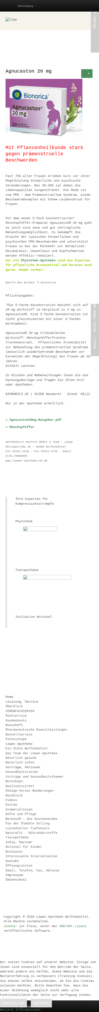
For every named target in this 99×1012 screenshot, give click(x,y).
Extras (11, 805)
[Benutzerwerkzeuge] (87, 73)
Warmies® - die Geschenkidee (31, 819)
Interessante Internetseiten (31, 856)
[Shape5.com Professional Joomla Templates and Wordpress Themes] (16, 896)
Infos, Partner (19, 842)
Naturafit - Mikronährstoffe (31, 833)
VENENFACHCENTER (20, 711)
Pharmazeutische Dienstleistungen (36, 730)
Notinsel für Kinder (24, 847)
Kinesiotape (16, 739)
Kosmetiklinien (19, 809)
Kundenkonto (16, 720)
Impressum (14, 875)
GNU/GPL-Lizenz (72, 926)
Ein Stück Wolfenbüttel (27, 748)
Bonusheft (14, 725)
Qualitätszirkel (20, 786)
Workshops (14, 781)
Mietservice (16, 716)
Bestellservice (19, 734)
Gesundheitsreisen (22, 772)
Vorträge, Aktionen (23, 767)
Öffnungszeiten (19, 866)
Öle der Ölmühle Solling (28, 823)
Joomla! (10, 926)
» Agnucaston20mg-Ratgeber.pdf (33, 420)
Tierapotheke (17, 837)
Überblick (14, 706)
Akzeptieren (13, 1003)
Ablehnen (41, 1003)
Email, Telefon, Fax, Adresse (32, 870)
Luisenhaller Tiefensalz (28, 828)
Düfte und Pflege (21, 814)
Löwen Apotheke (19, 744)
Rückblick (14, 795)
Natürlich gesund (21, 758)
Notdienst (14, 852)
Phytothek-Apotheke (38, 260)
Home (9, 697)
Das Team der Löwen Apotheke (31, 753)
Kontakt (12, 861)
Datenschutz (16, 880)
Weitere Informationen (20, 1010)
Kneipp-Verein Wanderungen (30, 791)
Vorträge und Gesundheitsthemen (34, 777)
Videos (11, 800)
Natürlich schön (20, 762)
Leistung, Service (22, 702)
